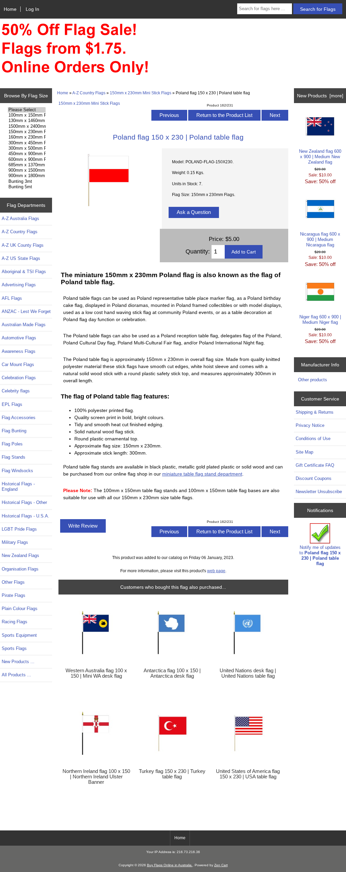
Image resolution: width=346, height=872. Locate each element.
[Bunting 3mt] (27, 181)
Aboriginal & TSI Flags (24, 271)
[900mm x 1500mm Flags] (27, 170)
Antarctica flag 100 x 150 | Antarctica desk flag (172, 673)
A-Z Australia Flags (20, 218)
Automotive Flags (19, 337)
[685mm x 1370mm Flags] (27, 165)
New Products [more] (320, 95)
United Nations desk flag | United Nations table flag (248, 673)
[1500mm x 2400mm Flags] (27, 126)
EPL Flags (12, 404)
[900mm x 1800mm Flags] (27, 175)
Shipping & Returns (314, 412)
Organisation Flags (20, 569)
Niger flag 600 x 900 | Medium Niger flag (320, 319)
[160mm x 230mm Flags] (27, 137)
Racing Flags (14, 621)
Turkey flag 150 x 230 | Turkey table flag (172, 774)
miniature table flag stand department (202, 474)
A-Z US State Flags (21, 258)
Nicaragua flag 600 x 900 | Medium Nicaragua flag (320, 239)
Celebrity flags (16, 390)
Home (10, 9)
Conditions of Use (313, 438)
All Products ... (16, 674)
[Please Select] (27, 110)
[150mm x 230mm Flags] (27, 132)
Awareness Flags (18, 351)
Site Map (304, 452)
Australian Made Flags (24, 324)
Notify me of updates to (320, 555)
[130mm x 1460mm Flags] (27, 120)
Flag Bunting (14, 430)
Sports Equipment (19, 635)
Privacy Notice (310, 425)
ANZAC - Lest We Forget (26, 311)
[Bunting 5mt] (27, 187)
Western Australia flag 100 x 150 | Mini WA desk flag (96, 673)
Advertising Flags (19, 284)
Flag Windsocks (17, 470)
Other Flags (13, 582)
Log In (32, 9)
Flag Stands (13, 457)
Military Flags (15, 542)
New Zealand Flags (20, 555)
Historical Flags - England (18, 486)
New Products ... (18, 661)
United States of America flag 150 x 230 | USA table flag (248, 774)
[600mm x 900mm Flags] (27, 159)
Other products (312, 379)
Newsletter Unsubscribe (319, 491)
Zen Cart (221, 865)
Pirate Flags (13, 595)
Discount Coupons (313, 478)
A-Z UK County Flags (23, 245)
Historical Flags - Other (24, 502)
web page (216, 570)
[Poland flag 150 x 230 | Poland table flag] (107, 210)
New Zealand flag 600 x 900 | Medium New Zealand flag (320, 157)
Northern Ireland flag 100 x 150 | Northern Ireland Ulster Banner (96, 777)
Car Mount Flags (18, 364)
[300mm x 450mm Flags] (27, 143)
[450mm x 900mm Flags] (27, 153)
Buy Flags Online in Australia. (170, 865)
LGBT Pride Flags (19, 529)
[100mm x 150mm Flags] (27, 115)
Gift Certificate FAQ (315, 465)
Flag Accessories (18, 417)
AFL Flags (12, 298)
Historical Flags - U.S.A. (25, 515)
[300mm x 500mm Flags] (27, 148)
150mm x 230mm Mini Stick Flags (140, 93)
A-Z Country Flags (88, 93)
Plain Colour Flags (20, 608)
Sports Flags (14, 648)
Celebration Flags (19, 377)
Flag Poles (12, 443)
